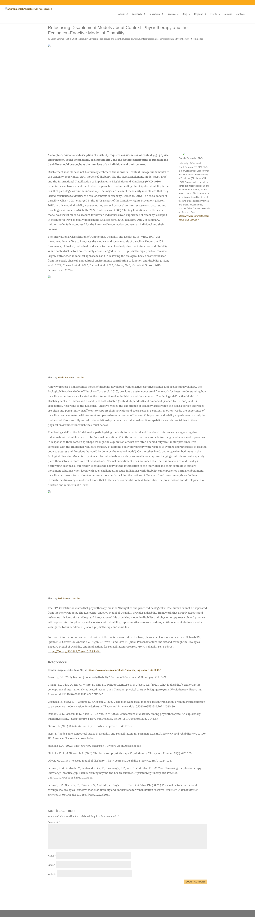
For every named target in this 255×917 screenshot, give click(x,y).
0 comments (197, 38)
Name (52, 855)
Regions (198, 14)
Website (52, 874)
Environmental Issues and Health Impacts (109, 38)
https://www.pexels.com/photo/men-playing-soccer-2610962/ (124, 669)
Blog (184, 14)
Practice (171, 14)
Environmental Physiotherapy (174, 38)
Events (213, 14)
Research (136, 14)
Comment (54, 822)
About (121, 14)
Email (51, 864)
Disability (83, 38)
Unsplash (80, 377)
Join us (228, 14)
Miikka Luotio (65, 377)
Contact (240, 14)
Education (154, 14)
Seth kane (63, 598)
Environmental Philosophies (144, 38)
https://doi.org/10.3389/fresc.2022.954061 (74, 651)
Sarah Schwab (57, 38)
